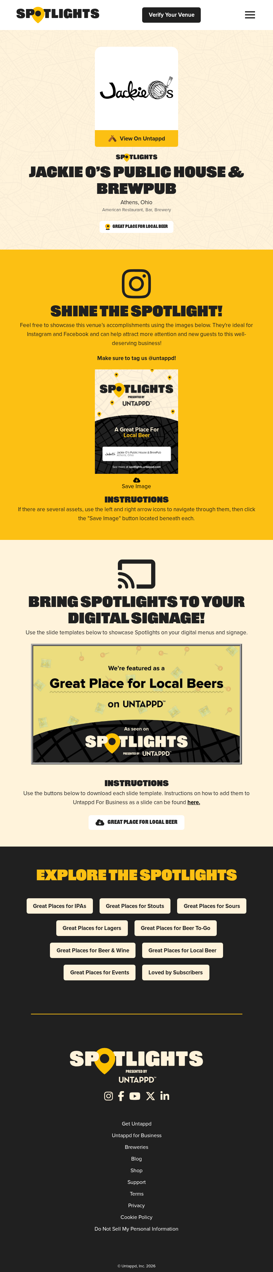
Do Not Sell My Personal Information (136, 1228)
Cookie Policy (136, 1217)
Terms (136, 1193)
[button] (250, 15)
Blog (136, 1158)
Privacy (136, 1205)
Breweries (136, 1147)
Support (137, 1182)
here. (193, 802)
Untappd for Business (136, 1135)
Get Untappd (136, 1123)
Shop (136, 1170)
